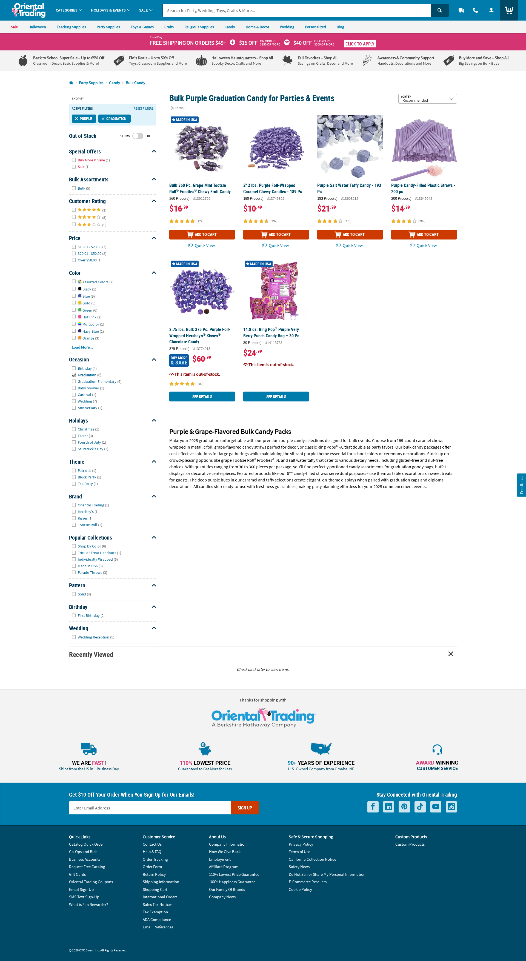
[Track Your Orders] (461, 10)
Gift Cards (77, 874)
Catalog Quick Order (86, 844)
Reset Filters (143, 108)
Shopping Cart (155, 889)
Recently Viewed (91, 654)
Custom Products (410, 844)
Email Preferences (158, 926)
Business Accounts (84, 859)
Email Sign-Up (81, 889)
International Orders (160, 896)
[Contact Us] (475, 10)
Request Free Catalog (87, 866)
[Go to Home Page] (71, 82)
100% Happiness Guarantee (232, 881)
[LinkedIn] (388, 806)
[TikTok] (420, 806)
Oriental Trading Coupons (91, 881)
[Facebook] (373, 806)
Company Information (228, 844)
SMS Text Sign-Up (84, 896)
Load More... (82, 347)
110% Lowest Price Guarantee (234, 874)
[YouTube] (435, 806)
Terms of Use (299, 851)
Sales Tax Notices (157, 904)
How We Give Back (225, 851)
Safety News (299, 866)
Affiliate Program (223, 866)
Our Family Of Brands (227, 889)
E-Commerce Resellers (308, 881)
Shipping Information (161, 881)
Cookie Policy (300, 889)
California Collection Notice (312, 859)
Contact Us (152, 844)
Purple (86, 118)
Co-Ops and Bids (83, 851)
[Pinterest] (404, 806)
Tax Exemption (155, 911)
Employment (220, 859)
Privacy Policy (301, 844)
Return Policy (154, 874)
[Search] (440, 10)
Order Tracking (155, 859)
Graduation (116, 118)
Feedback (521, 485)
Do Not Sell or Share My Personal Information (327, 874)
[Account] (491, 10)
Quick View (204, 245)
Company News (222, 896)
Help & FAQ (152, 851)
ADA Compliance (157, 919)
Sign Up (245, 808)
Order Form (152, 866)
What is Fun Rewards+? (88, 904)
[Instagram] (451, 806)
